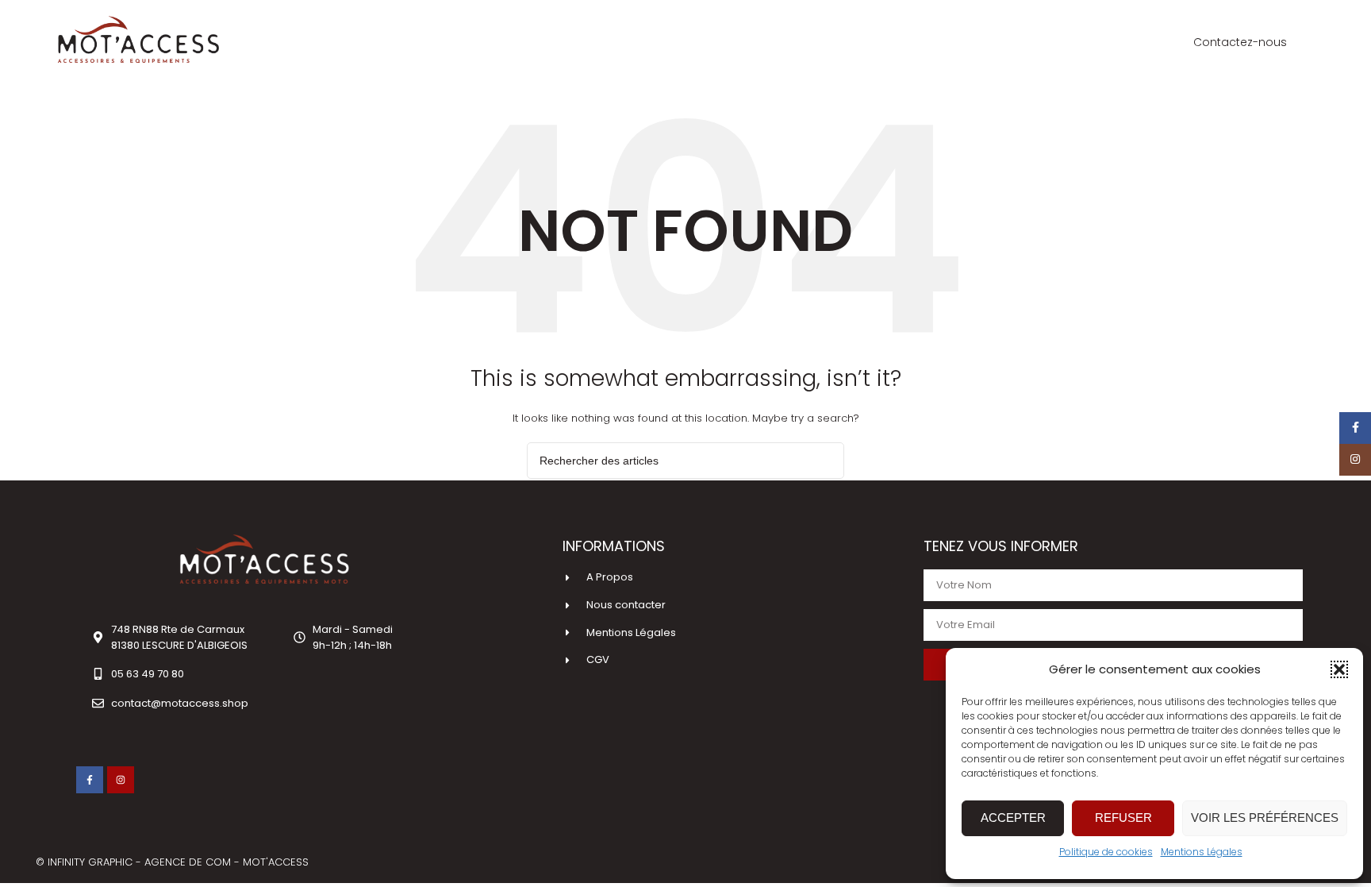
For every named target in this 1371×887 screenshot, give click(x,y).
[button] (1339, 669)
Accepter (1013, 817)
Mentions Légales (1201, 851)
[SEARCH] (826, 460)
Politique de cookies (1106, 851)
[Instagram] (120, 779)
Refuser (1123, 817)
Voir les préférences (1264, 817)
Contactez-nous (1240, 42)
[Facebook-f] (89, 779)
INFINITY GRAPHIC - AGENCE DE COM (141, 862)
